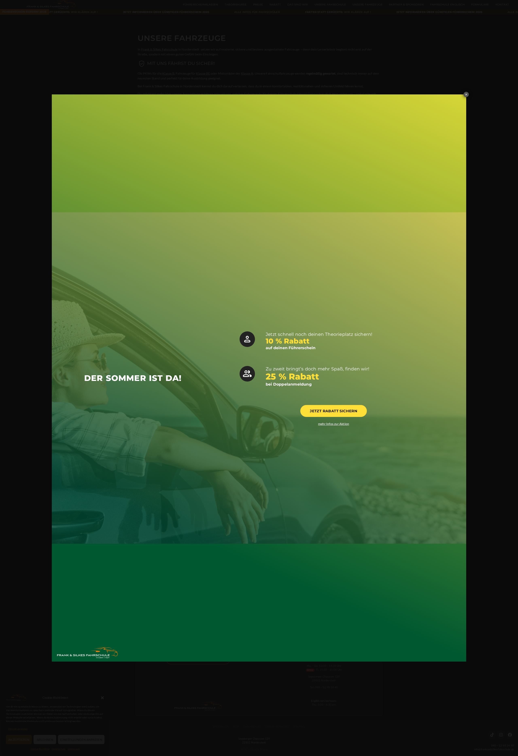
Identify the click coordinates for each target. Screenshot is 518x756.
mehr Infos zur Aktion (333, 424)
